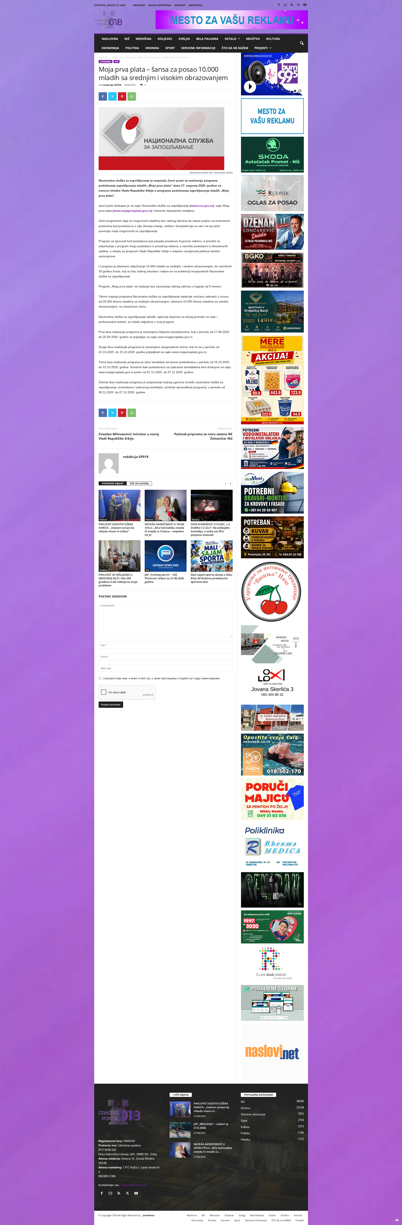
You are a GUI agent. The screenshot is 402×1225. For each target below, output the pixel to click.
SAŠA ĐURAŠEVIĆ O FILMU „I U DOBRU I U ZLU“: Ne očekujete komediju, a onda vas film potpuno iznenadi (210, 529)
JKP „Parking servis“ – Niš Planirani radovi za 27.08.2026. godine (164, 578)
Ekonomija (110, 48)
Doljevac (165, 39)
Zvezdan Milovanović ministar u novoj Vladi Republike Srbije (129, 436)
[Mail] (285, 5)
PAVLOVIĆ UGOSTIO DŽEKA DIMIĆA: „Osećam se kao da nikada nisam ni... (211, 1107)
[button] (301, 43)
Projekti (261, 48)
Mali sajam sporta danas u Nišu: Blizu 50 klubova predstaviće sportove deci (212, 578)
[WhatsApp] (132, 96)
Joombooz (148, 1215)
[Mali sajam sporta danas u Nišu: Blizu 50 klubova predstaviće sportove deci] (212, 556)
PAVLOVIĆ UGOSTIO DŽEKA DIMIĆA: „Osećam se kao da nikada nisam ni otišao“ (116, 527)
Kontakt (180, 5)
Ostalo (230, 39)
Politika (132, 48)
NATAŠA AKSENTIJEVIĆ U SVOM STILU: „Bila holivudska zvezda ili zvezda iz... (213, 1148)
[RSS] (291, 5)
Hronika (152, 48)
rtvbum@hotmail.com (134, 1185)
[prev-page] (225, 483)
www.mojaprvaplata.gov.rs (132, 210)
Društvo (253, 39)
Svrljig (184, 39)
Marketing (195, 5)
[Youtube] (304, 5)
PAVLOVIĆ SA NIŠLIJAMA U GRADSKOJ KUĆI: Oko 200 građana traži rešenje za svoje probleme (118, 580)
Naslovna (110, 39)
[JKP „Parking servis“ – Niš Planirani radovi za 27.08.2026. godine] (166, 556)
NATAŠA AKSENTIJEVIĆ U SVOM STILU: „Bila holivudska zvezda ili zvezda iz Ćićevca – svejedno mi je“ (164, 529)
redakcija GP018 (112, 84)
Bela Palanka (207, 39)
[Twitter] (298, 5)
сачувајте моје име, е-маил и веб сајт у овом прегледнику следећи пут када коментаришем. (161, 678)
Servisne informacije (198, 48)
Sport (170, 48)
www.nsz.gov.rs (202, 205)
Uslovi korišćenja (159, 5)
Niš (126, 39)
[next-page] (230, 483)
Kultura (273, 39)
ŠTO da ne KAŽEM (235, 48)
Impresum (139, 5)
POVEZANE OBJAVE (112, 483)
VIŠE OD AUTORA (139, 483)
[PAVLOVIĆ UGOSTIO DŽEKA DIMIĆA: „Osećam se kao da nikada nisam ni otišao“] (119, 505)
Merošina (143, 39)
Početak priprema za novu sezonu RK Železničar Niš (203, 436)
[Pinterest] (122, 96)
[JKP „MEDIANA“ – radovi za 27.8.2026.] (180, 1130)
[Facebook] (278, 5)
